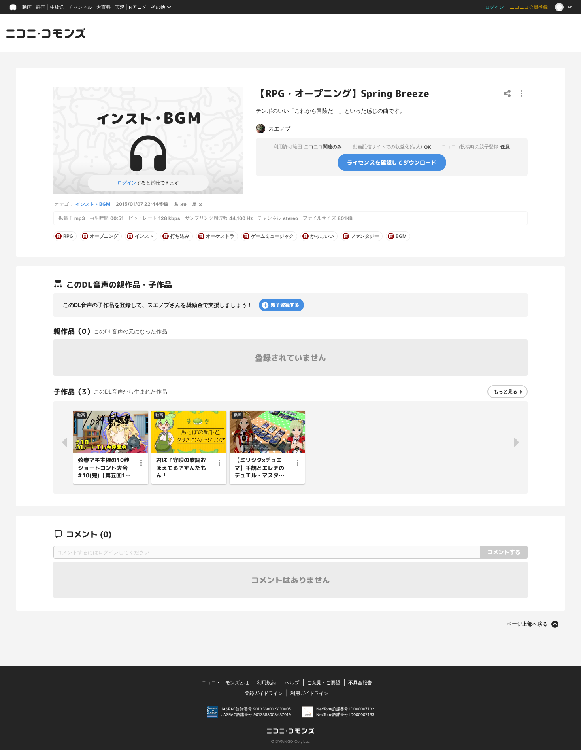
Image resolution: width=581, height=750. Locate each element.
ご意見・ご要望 (323, 683)
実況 (119, 7)
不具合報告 (360, 683)
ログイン (494, 7)
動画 (27, 7)
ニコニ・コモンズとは (225, 683)
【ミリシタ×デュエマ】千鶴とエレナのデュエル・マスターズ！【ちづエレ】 (259, 468)
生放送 (57, 7)
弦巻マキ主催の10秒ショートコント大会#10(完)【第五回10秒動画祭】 (103, 468)
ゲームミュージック (272, 236)
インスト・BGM (92, 204)
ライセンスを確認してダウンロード (392, 162)
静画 (40, 7)
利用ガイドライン (309, 693)
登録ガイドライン (264, 693)
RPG (68, 236)
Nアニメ (138, 7)
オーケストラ (220, 236)
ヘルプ (292, 683)
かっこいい (322, 236)
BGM (401, 236)
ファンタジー (365, 236)
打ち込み (179, 236)
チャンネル (80, 7)
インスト (144, 236)
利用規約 (266, 683)
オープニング (104, 236)
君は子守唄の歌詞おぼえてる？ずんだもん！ (181, 467)
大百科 (103, 7)
